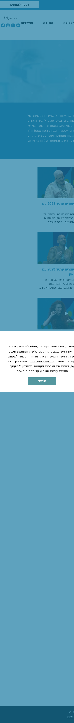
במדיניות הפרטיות (42, 361)
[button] (42, 381)
